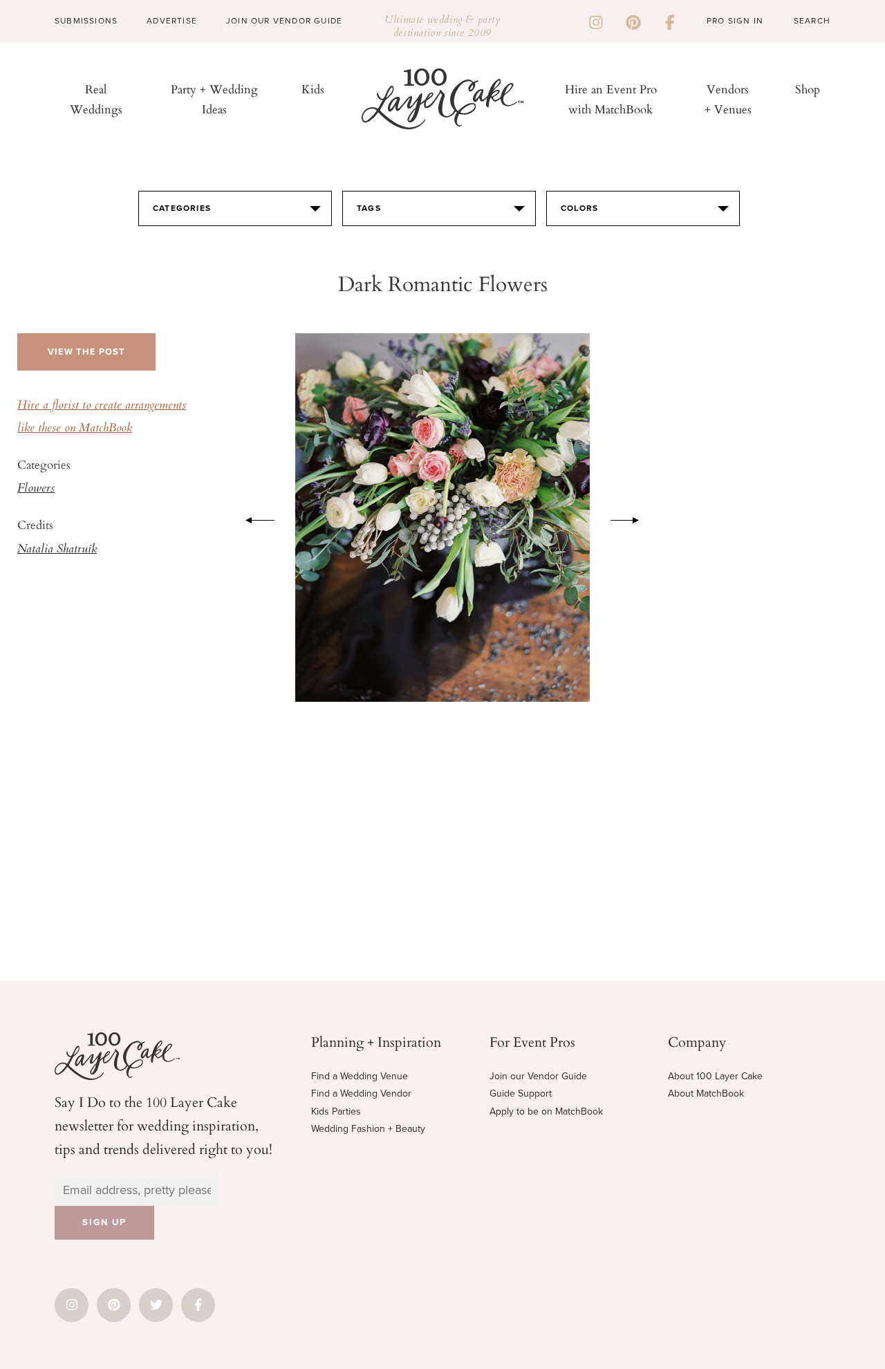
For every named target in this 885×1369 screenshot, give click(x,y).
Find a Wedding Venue (359, 1076)
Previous (253, 517)
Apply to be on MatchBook (546, 1111)
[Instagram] (596, 21)
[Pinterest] (633, 21)
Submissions (86, 21)
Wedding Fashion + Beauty (368, 1129)
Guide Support (521, 1093)
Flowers (36, 489)
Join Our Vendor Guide (284, 21)
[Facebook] (670, 21)
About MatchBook (706, 1093)
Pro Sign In (735, 21)
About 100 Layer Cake (715, 1076)
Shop (807, 88)
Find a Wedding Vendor (361, 1093)
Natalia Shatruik (57, 549)
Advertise (172, 21)
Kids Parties (336, 1111)
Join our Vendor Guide (538, 1076)
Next (632, 517)
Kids (312, 88)
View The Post (86, 351)
